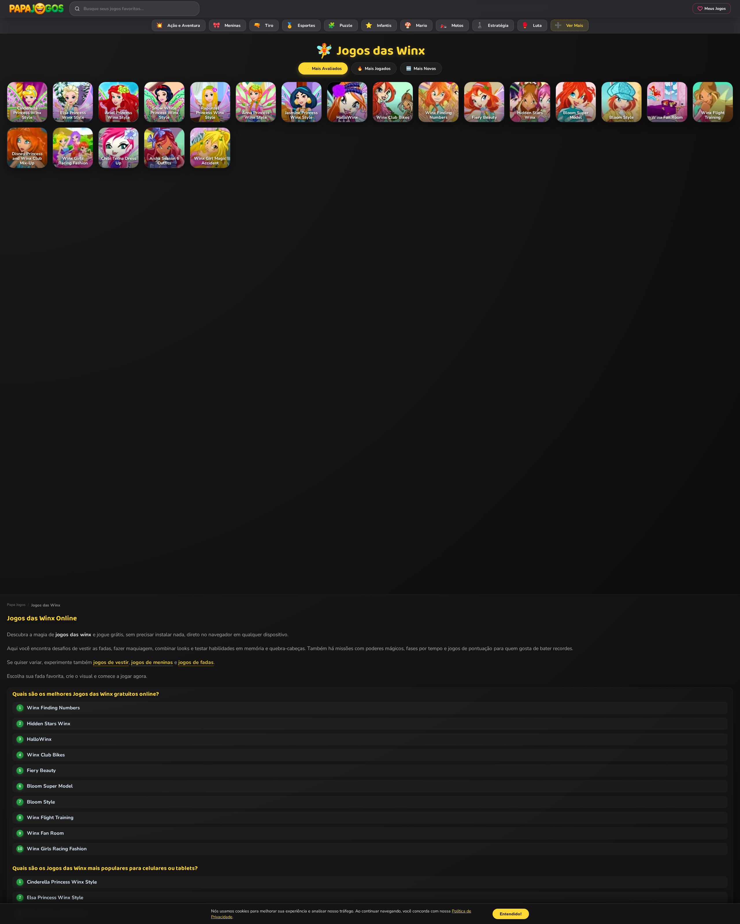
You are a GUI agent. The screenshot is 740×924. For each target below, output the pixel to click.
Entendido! (511, 914)
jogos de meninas (152, 662)
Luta (531, 25)
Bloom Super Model (50, 786)
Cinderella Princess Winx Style (62, 882)
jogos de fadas (196, 662)
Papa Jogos (16, 604)
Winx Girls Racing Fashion (57, 848)
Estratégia (492, 25)
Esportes (300, 25)
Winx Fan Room (45, 833)
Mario (415, 25)
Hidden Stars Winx (48, 723)
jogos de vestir (111, 662)
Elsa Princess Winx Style (55, 897)
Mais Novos (421, 68)
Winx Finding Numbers (53, 707)
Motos (451, 25)
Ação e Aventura (178, 25)
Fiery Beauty (41, 770)
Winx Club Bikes (46, 755)
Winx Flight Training (50, 817)
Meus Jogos (715, 8)
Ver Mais (569, 25)
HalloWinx (39, 739)
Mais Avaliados (323, 68)
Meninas (226, 25)
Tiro (263, 25)
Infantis (378, 25)
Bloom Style (41, 802)
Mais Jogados (374, 68)
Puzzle (340, 25)
